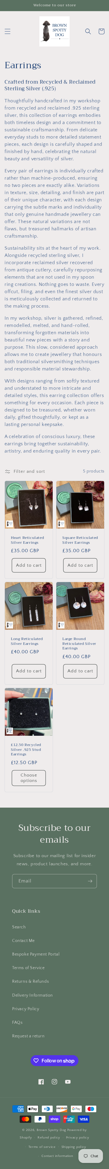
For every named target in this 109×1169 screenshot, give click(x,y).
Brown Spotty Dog (51, 1130)
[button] (7, 31)
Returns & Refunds (30, 981)
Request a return (28, 1036)
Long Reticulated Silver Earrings (27, 641)
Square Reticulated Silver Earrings (80, 540)
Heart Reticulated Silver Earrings (27, 540)
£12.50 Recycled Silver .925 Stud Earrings (26, 750)
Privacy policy (77, 1137)
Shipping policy (74, 1147)
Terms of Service (28, 968)
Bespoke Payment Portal (35, 954)
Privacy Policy (25, 1009)
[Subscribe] (90, 881)
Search (19, 927)
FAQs (17, 1022)
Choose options (29, 778)
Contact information (57, 1156)
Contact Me (23, 940)
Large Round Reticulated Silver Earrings (79, 644)
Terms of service (42, 1147)
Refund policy (49, 1137)
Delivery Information (32, 995)
